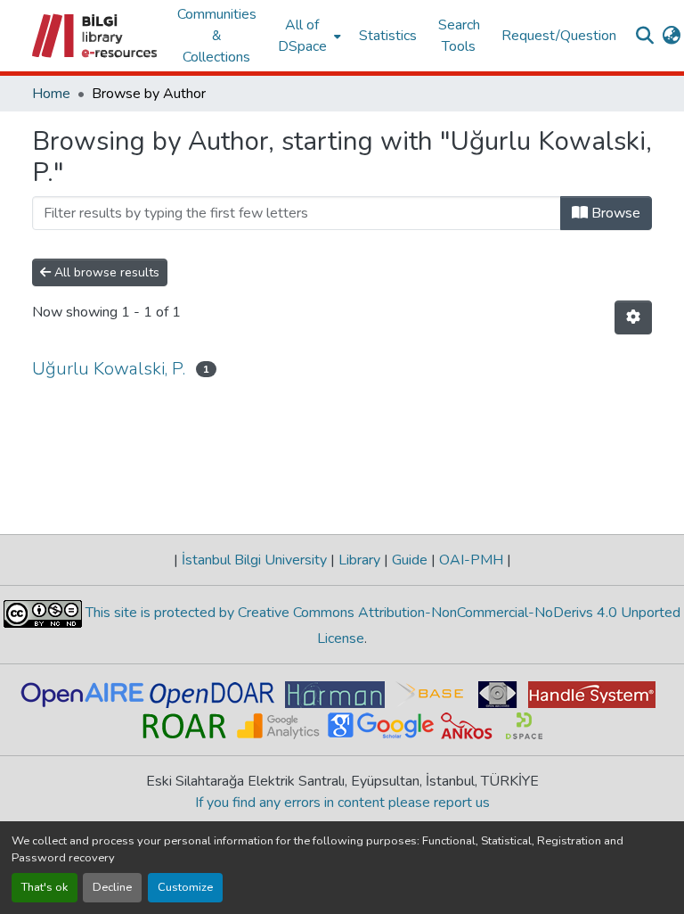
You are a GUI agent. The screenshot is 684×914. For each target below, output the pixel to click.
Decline (112, 887)
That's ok (44, 887)
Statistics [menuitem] (388, 35)
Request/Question (558, 35)
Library (359, 560)
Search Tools (459, 35)
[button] (95, 35)
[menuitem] (307, 35)
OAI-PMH (471, 560)
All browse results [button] (105, 272)
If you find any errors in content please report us (342, 802)
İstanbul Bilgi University (254, 560)
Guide (409, 560)
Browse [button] (614, 213)
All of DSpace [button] (302, 35)
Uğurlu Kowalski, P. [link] (108, 369)
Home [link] (51, 93)
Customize (185, 887)
